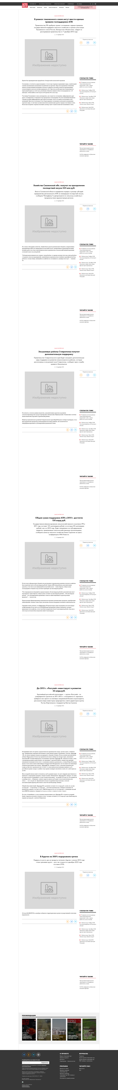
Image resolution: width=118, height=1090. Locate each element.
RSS (80, 1070)
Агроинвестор (33, 3)
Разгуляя (57, 758)
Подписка (81, 1056)
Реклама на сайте (64, 1068)
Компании (61, 7)
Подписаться (45, 1062)
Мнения (67, 7)
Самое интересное (53, 7)
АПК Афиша (79, 3)
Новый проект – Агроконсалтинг (67, 1061)
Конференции (71, 3)
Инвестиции (32, 7)
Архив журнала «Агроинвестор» (87, 1057)
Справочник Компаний (59, 3)
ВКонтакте (81, 1068)
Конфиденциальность (25, 1085)
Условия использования (26, 1086)
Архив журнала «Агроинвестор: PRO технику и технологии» (86, 1060)
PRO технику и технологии (45, 3)
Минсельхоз (42, 605)
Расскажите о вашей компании (67, 1078)
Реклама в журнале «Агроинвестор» (64, 1070)
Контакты (62, 1059)
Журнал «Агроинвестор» (66, 1056)
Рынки (45, 7)
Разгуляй (44, 765)
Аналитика (39, 7)
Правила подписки (64, 1057)
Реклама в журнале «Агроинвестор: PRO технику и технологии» (67, 1075)
